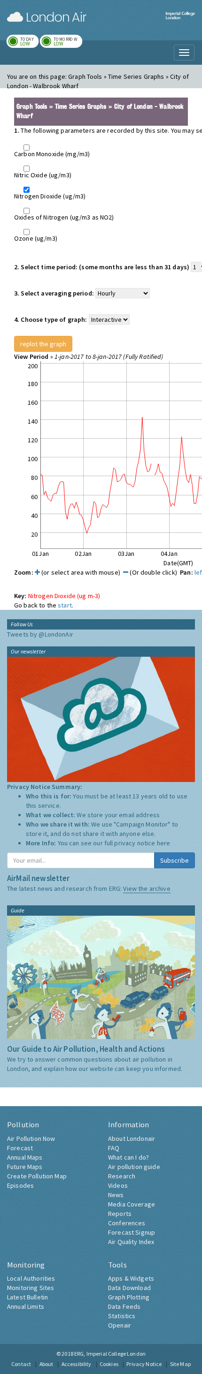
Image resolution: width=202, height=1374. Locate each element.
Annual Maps (25, 1157)
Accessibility (77, 1363)
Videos (118, 1185)
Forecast (20, 1148)
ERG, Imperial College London (110, 1353)
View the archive (146, 888)
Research (121, 1176)
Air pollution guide (134, 1166)
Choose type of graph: (50, 319)
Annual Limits (25, 1306)
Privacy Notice (144, 1363)
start (65, 605)
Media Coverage (131, 1204)
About (46, 1363)
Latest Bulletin (27, 1297)
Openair (119, 1325)
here (164, 843)
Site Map (180, 1363)
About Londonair (131, 1138)
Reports (120, 1213)
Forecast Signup (131, 1232)
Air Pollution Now (31, 1138)
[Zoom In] (37, 572)
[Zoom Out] (125, 572)
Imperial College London (180, 21)
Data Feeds (124, 1306)
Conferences (127, 1223)
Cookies (109, 1363)
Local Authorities (31, 1278)
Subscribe (174, 860)
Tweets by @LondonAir (40, 634)
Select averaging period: (54, 293)
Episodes (20, 1185)
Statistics (121, 1316)
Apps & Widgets (131, 1278)
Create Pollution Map (37, 1176)
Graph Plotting (128, 1297)
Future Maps (25, 1166)
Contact (21, 1363)
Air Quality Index (131, 1241)
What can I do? (128, 1157)
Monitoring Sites (30, 1287)
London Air (46, 17)
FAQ (113, 1148)
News (116, 1195)
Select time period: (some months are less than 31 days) (101, 267)
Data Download (129, 1287)
